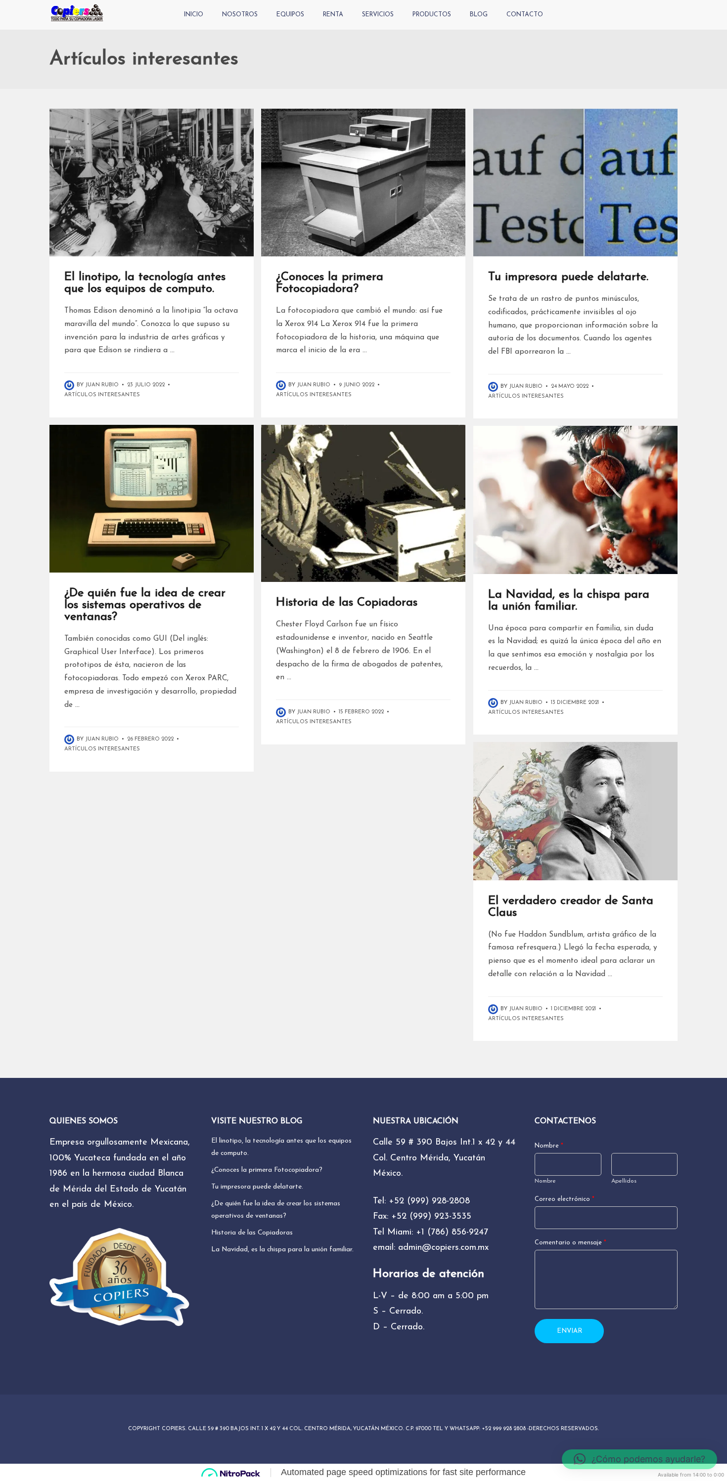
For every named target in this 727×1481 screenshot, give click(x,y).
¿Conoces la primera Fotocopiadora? (329, 283)
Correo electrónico (564, 1199)
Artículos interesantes (102, 395)
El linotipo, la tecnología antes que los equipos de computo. (145, 283)
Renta (333, 15)
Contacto (524, 15)
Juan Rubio (102, 385)
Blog (479, 15)
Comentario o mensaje (570, 1243)
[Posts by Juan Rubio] (70, 385)
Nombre (549, 1146)
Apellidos (623, 1181)
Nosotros (240, 15)
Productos (431, 15)
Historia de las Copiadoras (346, 603)
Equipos (290, 15)
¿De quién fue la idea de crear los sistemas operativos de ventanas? (145, 605)
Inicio (193, 15)
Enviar (569, 1331)
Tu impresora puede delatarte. (568, 277)
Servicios (378, 15)
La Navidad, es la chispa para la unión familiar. (568, 601)
